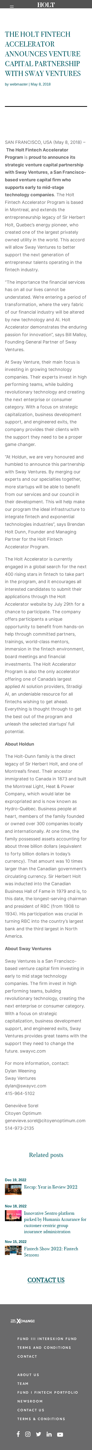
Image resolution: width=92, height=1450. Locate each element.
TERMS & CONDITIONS (41, 1419)
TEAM (23, 1384)
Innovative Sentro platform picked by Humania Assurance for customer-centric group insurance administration (55, 1222)
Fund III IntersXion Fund (47, 1339)
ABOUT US (28, 1375)
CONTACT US (31, 1410)
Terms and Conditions (44, 1348)
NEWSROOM (30, 1401)
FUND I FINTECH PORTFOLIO (48, 1393)
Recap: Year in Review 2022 (51, 1187)
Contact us (46, 1280)
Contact (27, 1357)
